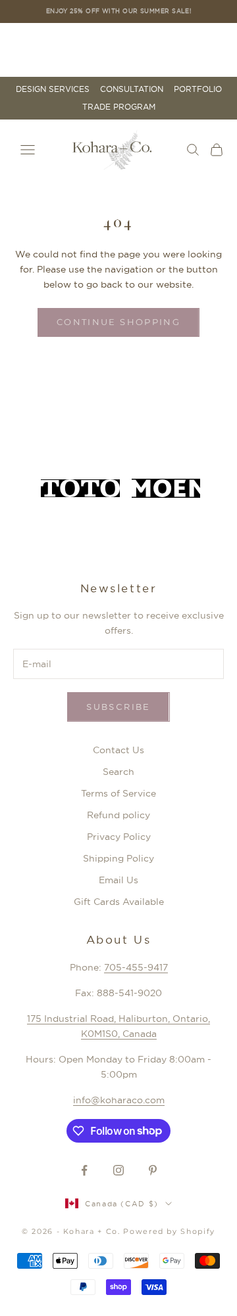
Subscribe (118, 706)
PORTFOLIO (198, 89)
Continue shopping (118, 322)
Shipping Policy (118, 858)
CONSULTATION (131, 89)
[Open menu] (27, 149)
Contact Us (118, 750)
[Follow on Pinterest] (152, 1170)
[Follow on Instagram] (118, 1170)
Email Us (118, 880)
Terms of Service (118, 793)
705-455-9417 (136, 967)
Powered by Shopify (169, 1231)
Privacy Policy (119, 837)
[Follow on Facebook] (84, 1170)
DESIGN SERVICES (53, 89)
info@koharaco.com (119, 1100)
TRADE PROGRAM (118, 107)
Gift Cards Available (119, 902)
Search (118, 772)
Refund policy (118, 815)
